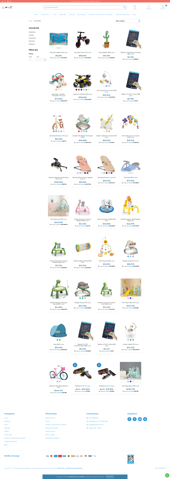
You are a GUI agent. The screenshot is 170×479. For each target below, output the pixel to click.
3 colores (58, 48)
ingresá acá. (61, 468)
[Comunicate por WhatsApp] (167, 475)
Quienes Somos (50, 418)
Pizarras (31, 35)
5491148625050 (93, 418)
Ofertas (71, 14)
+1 (88, 89)
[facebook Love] (5, 1)
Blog (134, 14)
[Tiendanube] (160, 468)
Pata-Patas (32, 38)
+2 (133, 298)
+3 (61, 89)
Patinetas (32, 41)
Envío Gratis (81, 14)
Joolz (54, 14)
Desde (30, 56)
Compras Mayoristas (122, 14)
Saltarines (32, 44)
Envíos (47, 421)
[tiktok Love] (10, 1)
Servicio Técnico (50, 431)
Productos (45, 14)
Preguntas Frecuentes (52, 438)
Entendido (109, 476)
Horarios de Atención (51, 428)
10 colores (130, 173)
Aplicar (45, 59)
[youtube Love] (8, 1)
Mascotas (63, 14)
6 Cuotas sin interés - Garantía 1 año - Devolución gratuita (85, 1)
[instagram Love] (2, 1)
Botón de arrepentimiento (74, 468)
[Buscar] (125, 7)
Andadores (32, 32)
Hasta (37, 56)
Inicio (36, 14)
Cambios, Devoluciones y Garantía (100, 14)
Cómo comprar (50, 435)
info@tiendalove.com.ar (96, 424)
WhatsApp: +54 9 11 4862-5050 (98, 421)
